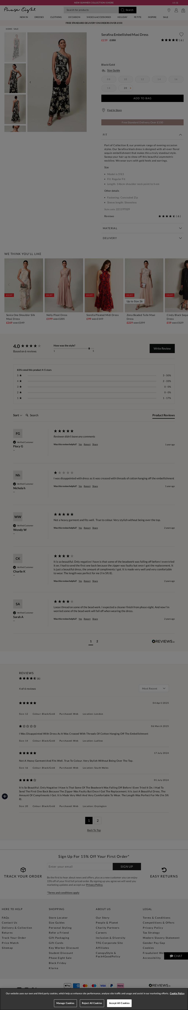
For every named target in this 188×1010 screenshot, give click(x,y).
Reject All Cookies (92, 1003)
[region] (94, 999)
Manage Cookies (65, 1003)
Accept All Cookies (119, 1003)
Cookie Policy (177, 993)
